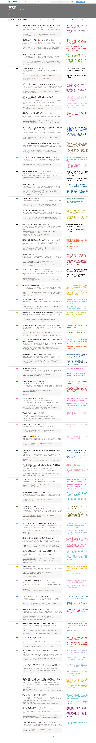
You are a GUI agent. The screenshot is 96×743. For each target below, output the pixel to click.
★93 (24, 204)
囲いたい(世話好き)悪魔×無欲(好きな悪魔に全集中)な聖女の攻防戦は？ (76, 159)
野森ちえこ (25, 652)
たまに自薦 (53, 732)
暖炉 (27, 361)
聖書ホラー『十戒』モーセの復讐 (31, 224)
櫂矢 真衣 (43, 708)
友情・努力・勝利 (41, 137)
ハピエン (25, 394)
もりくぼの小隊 (45, 270)
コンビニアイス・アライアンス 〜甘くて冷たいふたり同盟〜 (40, 651)
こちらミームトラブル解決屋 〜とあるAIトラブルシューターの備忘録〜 (42, 340)
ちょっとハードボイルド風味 (42, 604)
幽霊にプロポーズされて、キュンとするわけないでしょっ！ (39, 26)
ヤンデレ (28, 377)
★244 (24, 499)
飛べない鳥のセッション (29, 299)
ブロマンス (25, 321)
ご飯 (33, 321)
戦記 (58, 122)
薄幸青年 (54, 151)
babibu (77, 50)
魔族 (45, 108)
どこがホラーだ (35, 179)
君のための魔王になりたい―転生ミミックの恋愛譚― (37, 551)
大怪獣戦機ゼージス (28, 68)
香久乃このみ (71, 350)
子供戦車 (81, 488)
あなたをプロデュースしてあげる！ (33, 581)
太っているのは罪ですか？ (74, 573)
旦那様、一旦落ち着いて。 (74, 465)
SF (27, 75)
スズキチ (73, 687)
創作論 (34, 446)
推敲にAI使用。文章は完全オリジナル (40, 192)
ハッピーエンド (32, 151)
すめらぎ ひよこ (45, 129)
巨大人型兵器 (31, 122)
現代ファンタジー (30, 247)
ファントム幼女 (31, 604)
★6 (24, 418)
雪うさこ (70, 231)
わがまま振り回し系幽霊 (41, 633)
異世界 (49, 108)
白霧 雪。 (50, 609)
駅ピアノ (31, 431)
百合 (24, 460)
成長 (24, 295)
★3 (24, 319)
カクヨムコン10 (37, 575)
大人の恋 (47, 590)
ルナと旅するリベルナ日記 (30, 210)
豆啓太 (34, 466)
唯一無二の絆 (26, 632)
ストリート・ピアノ (42, 431)
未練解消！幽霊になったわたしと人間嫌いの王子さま (37, 623)
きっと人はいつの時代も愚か (75, 229)
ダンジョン (35, 560)
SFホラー (25, 265)
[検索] (51, 2)
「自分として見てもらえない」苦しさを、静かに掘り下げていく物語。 (77, 151)
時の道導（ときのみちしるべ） (31, 285)
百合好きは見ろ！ (72, 457)
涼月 (86, 201)
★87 (24, 390)
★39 (24, 277)
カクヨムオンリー (27, 34)
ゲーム (24, 218)
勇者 (47, 393)
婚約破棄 (44, 560)
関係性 (29, 138)
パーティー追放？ (51, 560)
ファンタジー (26, 717)
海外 (24, 446)
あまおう (27, 48)
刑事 (46, 321)
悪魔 (42, 166)
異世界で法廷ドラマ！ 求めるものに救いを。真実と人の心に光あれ (77, 714)
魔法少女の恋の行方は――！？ (76, 246)
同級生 (45, 218)
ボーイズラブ (26, 335)
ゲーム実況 (37, 218)
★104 (24, 90)
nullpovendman (76, 471)
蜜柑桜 (43, 285)
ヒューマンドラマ (48, 122)
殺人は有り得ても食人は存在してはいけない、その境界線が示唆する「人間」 (77, 262)
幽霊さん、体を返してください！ (77, 630)
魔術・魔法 (39, 393)
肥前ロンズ (57, 157)
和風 (49, 546)
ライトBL (32, 335)
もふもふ (46, 166)
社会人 (46, 460)
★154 (24, 47)
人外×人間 (30, 166)
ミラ (59, 538)
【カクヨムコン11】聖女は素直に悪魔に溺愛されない (37, 157)
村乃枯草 (77, 264)
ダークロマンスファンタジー (32, 617)
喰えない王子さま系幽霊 (52, 633)
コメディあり (26, 408)
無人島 (54, 575)
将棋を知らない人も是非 (39, 191)
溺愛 (24, 248)
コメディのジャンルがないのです (54, 179)
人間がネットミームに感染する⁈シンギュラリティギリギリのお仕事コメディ (77, 341)
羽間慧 (12, 7)
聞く (28, 205)
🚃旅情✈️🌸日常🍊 (28, 436)
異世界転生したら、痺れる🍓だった (32, 40)
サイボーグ (25, 79)
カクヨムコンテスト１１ (28, 235)
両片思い (39, 703)
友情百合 (25, 138)
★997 (24, 458)
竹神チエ (71, 604)
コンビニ (35, 659)
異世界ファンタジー (31, 47)
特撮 (44, 78)
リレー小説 (25, 420)
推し (39, 518)
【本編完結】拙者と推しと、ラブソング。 (34, 506)
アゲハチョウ (39, 68)
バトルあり (49, 407)
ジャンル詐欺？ (42, 179)
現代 (44, 335)
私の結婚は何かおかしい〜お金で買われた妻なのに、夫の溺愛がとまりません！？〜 (42, 466)
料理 (30, 321)
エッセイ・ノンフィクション (33, 443)
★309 (24, 347)
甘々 (50, 460)
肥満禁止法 (25, 566)
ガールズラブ (29, 460)
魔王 (44, 393)
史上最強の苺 (50, 48)
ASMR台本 (54, 361)
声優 (36, 335)
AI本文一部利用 (38, 235)
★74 (24, 136)
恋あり (54, 407)
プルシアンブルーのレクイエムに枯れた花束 (35, 596)
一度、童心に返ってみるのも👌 (76, 499)
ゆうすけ (37, 184)
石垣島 (36, 592)
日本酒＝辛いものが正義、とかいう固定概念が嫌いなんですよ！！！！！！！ (77, 486)
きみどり (71, 716)
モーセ (30, 234)
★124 (24, 588)
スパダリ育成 (35, 590)
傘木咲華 (41, 210)
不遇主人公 (29, 475)
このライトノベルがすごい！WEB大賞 (40, 34)
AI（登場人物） (26, 348)
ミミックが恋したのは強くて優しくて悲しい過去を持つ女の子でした (77, 557)
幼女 (38, 62)
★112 (24, 306)
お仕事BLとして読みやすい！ (75, 332)
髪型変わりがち (54, 703)
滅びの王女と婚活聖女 (28, 54)
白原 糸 (82, 293)
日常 (27, 732)
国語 (24, 502)
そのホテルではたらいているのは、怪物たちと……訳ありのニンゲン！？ (77, 525)
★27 (24, 120)
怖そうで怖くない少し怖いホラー (31, 172)
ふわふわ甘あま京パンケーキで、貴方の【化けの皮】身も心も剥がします (77, 539)
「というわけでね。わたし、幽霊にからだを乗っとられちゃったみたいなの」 (77, 625)
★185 (24, 247)
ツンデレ (40, 35)
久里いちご (57, 623)
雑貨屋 (49, 361)
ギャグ (39, 48)
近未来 (54, 122)
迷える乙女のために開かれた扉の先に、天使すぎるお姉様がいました (77, 644)
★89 (24, 261)
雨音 (24, 361)
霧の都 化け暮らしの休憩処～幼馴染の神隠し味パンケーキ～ (39, 538)
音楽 (35, 431)
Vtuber (28, 218)
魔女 (42, 108)
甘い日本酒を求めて (28, 479)
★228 (24, 515)
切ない (54, 460)
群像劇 (57, 293)
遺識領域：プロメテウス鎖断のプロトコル (34, 113)
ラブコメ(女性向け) (49, 518)
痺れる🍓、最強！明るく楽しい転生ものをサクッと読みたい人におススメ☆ (77, 48)
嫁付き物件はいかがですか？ (75, 368)
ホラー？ (30, 35)
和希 (59, 26)
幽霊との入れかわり (43, 632)
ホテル (28, 533)
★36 (24, 217)
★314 (24, 150)
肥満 (30, 576)
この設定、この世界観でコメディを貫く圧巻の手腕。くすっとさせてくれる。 (77, 166)
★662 (24, 75)
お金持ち (35, 475)
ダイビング (52, 590)
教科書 (28, 502)
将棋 (24, 191)
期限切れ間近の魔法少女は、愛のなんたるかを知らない (38, 240)
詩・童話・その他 (30, 530)
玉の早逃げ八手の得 (27, 192)
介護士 (31, 732)
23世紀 (52, 264)
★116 (24, 572)
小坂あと (25, 452)
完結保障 (34, 576)
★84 (24, 292)
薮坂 (42, 413)
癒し (42, 205)
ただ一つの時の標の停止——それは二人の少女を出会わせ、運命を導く (77, 287)
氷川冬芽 (70, 333)
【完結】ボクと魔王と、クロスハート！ (33, 381)
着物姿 (33, 377)
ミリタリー (56, 78)
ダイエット (25, 576)
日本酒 (37, 486)
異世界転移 (33, 62)
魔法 (27, 308)
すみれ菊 (52, 681)
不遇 (39, 108)
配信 (32, 218)
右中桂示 (40, 299)
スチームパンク (51, 279)
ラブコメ (29, 90)
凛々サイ (73, 391)
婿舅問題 (49, 205)
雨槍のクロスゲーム (28, 184)
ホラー (28, 177)
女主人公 (25, 35)
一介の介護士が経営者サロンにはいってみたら (35, 722)
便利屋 (57, 279)
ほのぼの (37, 361)
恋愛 (27, 33)
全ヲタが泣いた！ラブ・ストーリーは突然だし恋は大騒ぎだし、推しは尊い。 (77, 514)
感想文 (32, 502)
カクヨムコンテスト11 (28, 264)
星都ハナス (46, 224)
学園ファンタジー (34, 632)
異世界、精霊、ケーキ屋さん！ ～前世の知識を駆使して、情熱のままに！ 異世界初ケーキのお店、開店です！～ (42, 680)
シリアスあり (26, 518)
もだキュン (52, 335)
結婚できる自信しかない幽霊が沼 (77, 31)
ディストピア (47, 264)
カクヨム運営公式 (72, 675)
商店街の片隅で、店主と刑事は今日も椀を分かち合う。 (38, 312)
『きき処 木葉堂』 (28, 198)
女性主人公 (43, 717)
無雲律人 (31, 254)
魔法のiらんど (30, 588)
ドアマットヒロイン (27, 108)
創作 (24, 732)
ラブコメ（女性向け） (54, 393)
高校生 (43, 703)
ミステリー (28, 319)
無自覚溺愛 (41, 590)
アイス (30, 659)
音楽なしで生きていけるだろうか (77, 424)
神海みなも (51, 354)
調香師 (32, 205)
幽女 (24, 377)
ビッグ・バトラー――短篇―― (31, 270)
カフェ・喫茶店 (26, 153)
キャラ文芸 (58, 546)
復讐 (43, 235)
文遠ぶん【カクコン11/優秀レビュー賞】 (34, 383)
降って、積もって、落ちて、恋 (31, 695)
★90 (24, 374)
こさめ (73, 703)
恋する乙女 (43, 407)
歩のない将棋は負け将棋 (51, 191)
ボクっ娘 (30, 394)
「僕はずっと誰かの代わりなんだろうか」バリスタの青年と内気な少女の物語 (77, 144)
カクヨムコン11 (26, 91)
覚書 (24, 486)
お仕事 (40, 335)
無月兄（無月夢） (49, 40)
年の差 (51, 166)
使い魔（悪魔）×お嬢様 (28, 619)
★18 (24, 630)
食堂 (43, 321)
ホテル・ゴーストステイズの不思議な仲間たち (35, 524)
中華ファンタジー (36, 407)
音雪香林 (76, 364)
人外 (32, 308)
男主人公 (55, 218)
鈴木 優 (70, 500)
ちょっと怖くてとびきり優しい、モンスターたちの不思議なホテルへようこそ (77, 532)
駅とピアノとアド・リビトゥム (31, 413)
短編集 (24, 179)
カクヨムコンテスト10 (28, 575)
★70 (24, 670)
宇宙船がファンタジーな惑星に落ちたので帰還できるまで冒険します (77, 301)
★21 (24, 603)
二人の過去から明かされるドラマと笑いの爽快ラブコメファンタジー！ (77, 389)
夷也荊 (37, 198)
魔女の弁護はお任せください (30, 708)
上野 (81, 457)
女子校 (33, 646)
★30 (24, 332)
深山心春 (70, 248)
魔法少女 (25, 249)
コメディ (54, 34)
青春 (35, 137)
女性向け (43, 475)
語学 (41, 446)
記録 (32, 486)
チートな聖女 (43, 62)
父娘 (45, 205)
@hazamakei (11, 9)
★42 (24, 61)
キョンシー (29, 407)
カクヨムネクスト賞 (42, 279)
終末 (36, 122)
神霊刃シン (71, 62)
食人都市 (25, 254)
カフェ (40, 546)
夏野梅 (57, 143)
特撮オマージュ (49, 78)
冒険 (24, 64)
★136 (24, 231)
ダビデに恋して (40, 234)
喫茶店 (53, 546)
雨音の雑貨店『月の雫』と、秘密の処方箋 (34, 354)
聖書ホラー (25, 234)
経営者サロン (36, 732)
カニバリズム (36, 264)
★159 (24, 700)
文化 (38, 446)
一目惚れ (35, 108)
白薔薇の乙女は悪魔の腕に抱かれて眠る (33, 609)
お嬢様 (45, 646)
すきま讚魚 (78, 516)
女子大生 (42, 460)
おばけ (24, 533)
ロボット (34, 78)
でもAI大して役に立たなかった (29, 194)
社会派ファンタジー (32, 249)
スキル (35, 48)
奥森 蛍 (74, 107)
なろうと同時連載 (27, 78)
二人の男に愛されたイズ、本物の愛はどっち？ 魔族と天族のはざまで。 (77, 105)
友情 (59, 62)
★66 (24, 190)
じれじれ (48, 703)
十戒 (34, 234)
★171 (24, 177)
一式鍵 (50, 113)
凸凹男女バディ (38, 308)
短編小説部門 (34, 279)
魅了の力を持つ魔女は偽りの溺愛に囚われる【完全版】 (38, 97)
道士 (24, 407)
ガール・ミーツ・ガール (45, 293)
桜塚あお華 (58, 312)
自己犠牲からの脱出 (31, 248)
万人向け (53, 293)
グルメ (28, 486)
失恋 (32, 703)
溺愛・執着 (36, 619)
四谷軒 (81, 276)
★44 (24, 484)
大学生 (28, 703)
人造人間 (32, 281)
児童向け (35, 35)
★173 (24, 164)
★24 (24, 360)
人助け (28, 64)
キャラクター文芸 (27, 92)
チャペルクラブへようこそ (30, 638)
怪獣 (40, 78)
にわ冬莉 (57, 240)
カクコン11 (54, 205)
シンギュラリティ (55, 348)
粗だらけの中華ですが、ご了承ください (38, 408)
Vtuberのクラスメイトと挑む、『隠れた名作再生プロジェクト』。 (76, 211)
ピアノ (30, 420)
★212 (24, 545)
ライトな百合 (50, 646)
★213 (24, 687)
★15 (24, 33)
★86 (24, 105)
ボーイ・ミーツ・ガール (33, 293)
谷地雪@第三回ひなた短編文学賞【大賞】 (50, 325)
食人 (42, 264)
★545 (24, 558)
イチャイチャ (36, 460)
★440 (24, 473)
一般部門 (53, 248)
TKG (72, 153)
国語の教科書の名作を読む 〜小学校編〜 (34, 492)
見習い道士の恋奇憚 (28, 399)
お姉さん (31, 361)
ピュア (32, 592)
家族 (41, 151)
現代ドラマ (29, 190)
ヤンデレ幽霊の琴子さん (29, 368)
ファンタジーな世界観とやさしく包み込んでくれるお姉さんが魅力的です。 (77, 362)
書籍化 (29, 473)
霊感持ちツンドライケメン (28, 633)
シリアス (58, 335)
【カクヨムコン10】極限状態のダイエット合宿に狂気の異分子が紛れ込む (77, 568)
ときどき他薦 (47, 732)
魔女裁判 (38, 717)
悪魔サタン (46, 234)
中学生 (37, 646)
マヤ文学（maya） (76, 77)
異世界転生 (56, 48)
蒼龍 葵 (77, 167)
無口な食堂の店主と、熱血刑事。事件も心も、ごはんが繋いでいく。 (77, 314)
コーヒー (33, 153)
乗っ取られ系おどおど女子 (54, 632)
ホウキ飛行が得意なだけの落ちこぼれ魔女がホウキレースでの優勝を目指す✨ (77, 129)
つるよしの (85, 308)
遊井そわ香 (39, 54)
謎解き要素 (30, 137)
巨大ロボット (38, 281)
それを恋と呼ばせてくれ (29, 325)
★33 (24, 530)
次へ (51, 737)
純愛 (38, 151)
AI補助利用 (34, 92)
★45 (24, 645)
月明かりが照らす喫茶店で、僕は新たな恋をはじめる (37, 84)
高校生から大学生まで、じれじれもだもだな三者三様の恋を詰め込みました (77, 696)
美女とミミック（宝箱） (28, 562)
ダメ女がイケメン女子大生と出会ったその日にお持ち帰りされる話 (41, 450)
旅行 (27, 446)
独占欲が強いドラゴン (51, 62)
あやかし (25, 546)
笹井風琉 (44, 695)
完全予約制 (37, 205)
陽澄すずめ (29, 341)
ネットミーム (34, 348)
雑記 (42, 732)
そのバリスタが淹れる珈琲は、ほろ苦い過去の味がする (38, 143)
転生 (32, 48)
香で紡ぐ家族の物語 (72, 198)
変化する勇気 (47, 248)
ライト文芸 (55, 91)
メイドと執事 (26, 281)
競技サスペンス (30, 191)
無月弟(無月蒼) (81, 90)
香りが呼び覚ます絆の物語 (74, 202)
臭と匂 (24, 205)
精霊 (45, 690)
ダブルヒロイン (26, 62)
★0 (24, 616)
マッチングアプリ (27, 590)
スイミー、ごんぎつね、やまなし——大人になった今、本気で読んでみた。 (77, 493)
